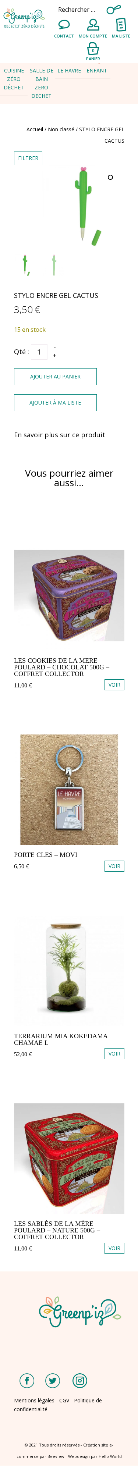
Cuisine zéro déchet (14, 79)
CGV (64, 1400)
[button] (111, 178)
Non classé (61, 129)
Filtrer (28, 157)
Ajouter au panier (55, 376)
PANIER (93, 54)
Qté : (21, 351)
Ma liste (121, 36)
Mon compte (93, 36)
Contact (64, 36)
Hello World (110, 1456)
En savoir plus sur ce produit (59, 434)
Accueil (34, 129)
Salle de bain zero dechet (41, 83)
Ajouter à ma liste (55, 402)
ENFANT (96, 70)
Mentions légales (34, 1400)
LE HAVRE (69, 70)
